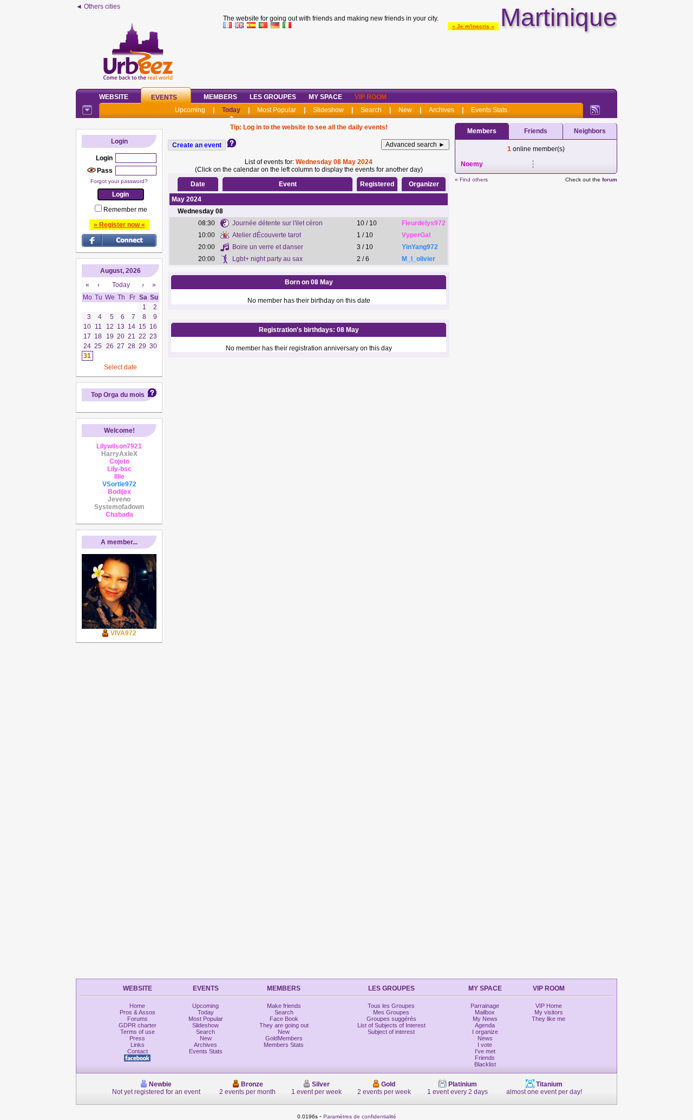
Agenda (485, 1025)
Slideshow (328, 110)
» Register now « (119, 225)
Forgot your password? (119, 181)
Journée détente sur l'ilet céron (277, 223)
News (485, 1038)
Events (164, 97)
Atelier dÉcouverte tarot (266, 235)
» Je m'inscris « (473, 26)
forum (609, 180)
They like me (548, 1018)
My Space (325, 97)
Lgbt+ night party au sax (267, 259)
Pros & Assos (137, 1012)
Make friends (284, 1005)
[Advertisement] (420, 56)
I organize (485, 1031)
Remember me (125, 209)
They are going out (284, 1025)
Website (113, 97)
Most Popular (276, 110)
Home (137, 1005)
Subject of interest (391, 1031)
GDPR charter (137, 1025)
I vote (485, 1044)
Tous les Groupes (391, 1005)
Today (231, 110)
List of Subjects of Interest (391, 1025)
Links (137, 1044)
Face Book (284, 1018)
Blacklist (485, 1064)
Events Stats (489, 110)
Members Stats (284, 1044)
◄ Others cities (98, 6)
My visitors (548, 1012)
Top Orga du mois (118, 395)
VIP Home (548, 1005)
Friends (535, 131)
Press (137, 1038)
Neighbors (590, 131)
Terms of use (137, 1031)
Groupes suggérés (391, 1018)
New (405, 110)
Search (371, 110)
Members (220, 97)
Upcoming (190, 110)
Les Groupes (273, 97)
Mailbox (485, 1012)
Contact (137, 1051)
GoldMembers (284, 1038)
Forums (137, 1018)
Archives (441, 110)
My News (485, 1018)
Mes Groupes (391, 1012)
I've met (485, 1051)
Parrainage (484, 1005)
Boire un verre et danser (267, 247)
